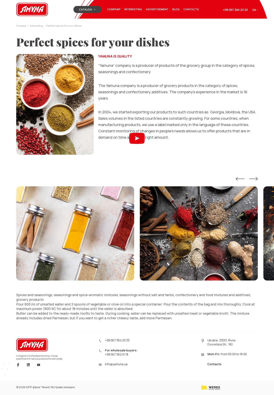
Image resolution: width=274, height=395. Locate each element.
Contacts (214, 364)
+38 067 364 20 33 (235, 10)
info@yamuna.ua (116, 364)
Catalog (85, 9)
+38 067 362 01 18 (116, 354)
